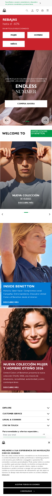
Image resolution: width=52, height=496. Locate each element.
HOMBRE (38, 35)
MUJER (14, 35)
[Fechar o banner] (49, 442)
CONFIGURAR (26, 491)
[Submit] (44, 434)
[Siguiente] (40, 3)
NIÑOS (14, 44)
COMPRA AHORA (26, 104)
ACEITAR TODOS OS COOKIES (27, 484)
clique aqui (5, 475)
